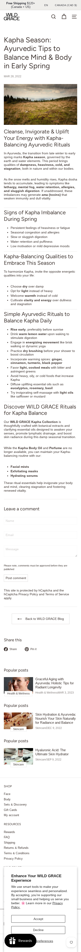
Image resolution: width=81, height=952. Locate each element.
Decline (38, 930)
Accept (38, 919)
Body (7, 799)
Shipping (9, 842)
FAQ (7, 837)
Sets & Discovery (15, 804)
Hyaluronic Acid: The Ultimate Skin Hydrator (52, 752)
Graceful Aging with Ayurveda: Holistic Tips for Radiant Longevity (54, 683)
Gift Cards (10, 810)
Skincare (40, 728)
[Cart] (64, 16)
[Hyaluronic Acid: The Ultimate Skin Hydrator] (18, 756)
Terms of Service (57, 594)
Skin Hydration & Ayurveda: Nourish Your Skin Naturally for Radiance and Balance (55, 718)
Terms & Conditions (16, 853)
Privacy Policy (28, 594)
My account (11, 815)
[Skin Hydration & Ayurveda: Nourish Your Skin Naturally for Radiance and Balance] (18, 720)
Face (7, 794)
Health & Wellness (46, 692)
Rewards (9, 832)
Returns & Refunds (16, 847)
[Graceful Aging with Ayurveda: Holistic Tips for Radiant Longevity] (18, 685)
